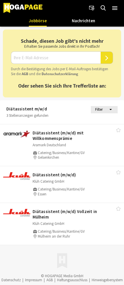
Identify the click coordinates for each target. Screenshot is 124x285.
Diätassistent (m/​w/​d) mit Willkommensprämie (58, 135)
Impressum (33, 279)
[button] (115, 8)
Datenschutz (11, 279)
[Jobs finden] (103, 8)
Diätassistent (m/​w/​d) (54, 174)
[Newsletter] (91, 8)
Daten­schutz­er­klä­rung (60, 73)
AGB (25, 73)
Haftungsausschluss (72, 279)
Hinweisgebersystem (107, 279)
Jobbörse (38, 20)
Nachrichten (83, 20)
